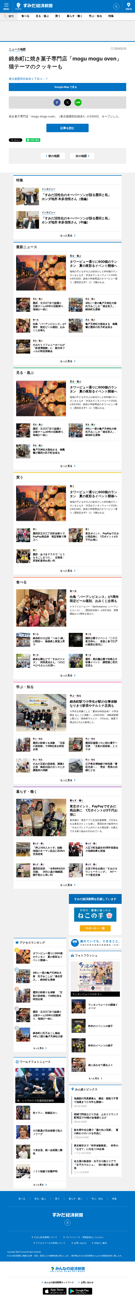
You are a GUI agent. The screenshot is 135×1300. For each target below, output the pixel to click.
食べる (25, 16)
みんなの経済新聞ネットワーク (67, 1269)
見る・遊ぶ (42, 16)
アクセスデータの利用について (50, 1243)
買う (57, 16)
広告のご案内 (100, 1243)
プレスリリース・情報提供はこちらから (85, 1237)
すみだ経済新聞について (45, 1237)
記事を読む (67, 128)
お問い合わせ (80, 1243)
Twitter (116, 6)
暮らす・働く (75, 16)
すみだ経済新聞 (33, 6)
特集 (111, 16)
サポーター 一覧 (95, 928)
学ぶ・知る (95, 16)
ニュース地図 (17, 49)
